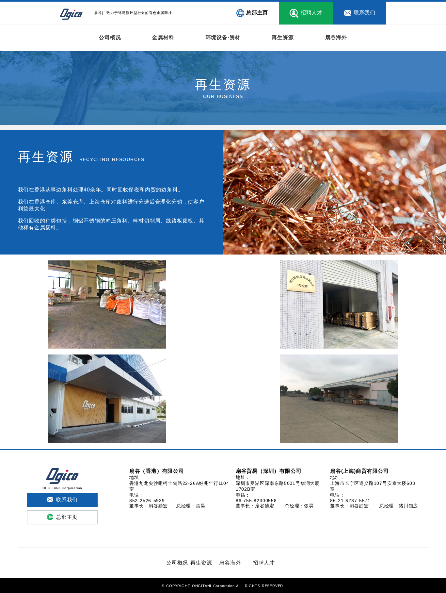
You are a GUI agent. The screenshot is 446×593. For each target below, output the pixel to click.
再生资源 (283, 37)
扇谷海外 (336, 37)
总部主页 (257, 12)
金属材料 (163, 37)
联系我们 (364, 12)
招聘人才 (312, 12)
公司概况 (110, 37)
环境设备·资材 (223, 37)
